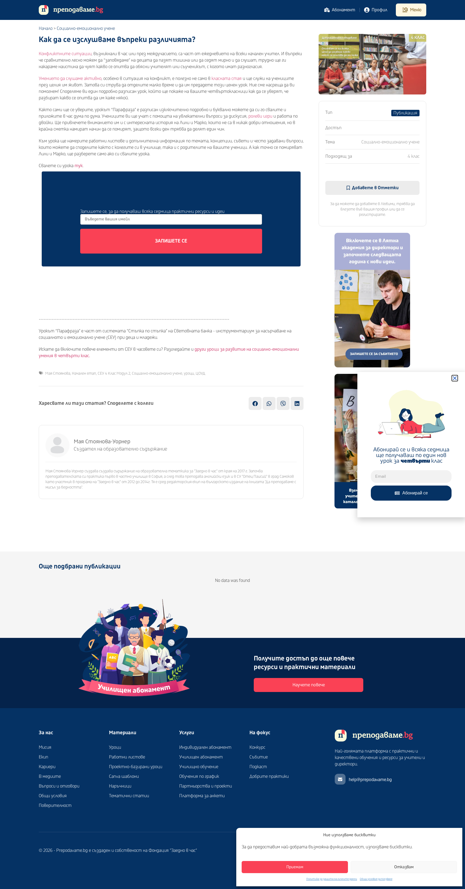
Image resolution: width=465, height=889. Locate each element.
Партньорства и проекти (205, 786)
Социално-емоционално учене (86, 28)
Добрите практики (269, 776)
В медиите (50, 776)
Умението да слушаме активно (70, 78)
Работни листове (127, 757)
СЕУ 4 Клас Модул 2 (114, 373)
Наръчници (120, 786)
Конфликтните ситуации (65, 54)
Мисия (45, 747)
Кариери (47, 766)
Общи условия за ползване (376, 879)
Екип (43, 757)
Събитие (258, 757)
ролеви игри (260, 116)
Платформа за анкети (202, 796)
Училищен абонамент (201, 757)
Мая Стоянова (57, 373)
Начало (45, 28)
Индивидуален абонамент (205, 747)
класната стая (227, 78)
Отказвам (404, 867)
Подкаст (258, 766)
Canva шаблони (124, 776)
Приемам (294, 867)
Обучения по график (199, 776)
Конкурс (257, 747)
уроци (189, 373)
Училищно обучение (198, 766)
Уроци (115, 747)
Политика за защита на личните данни (331, 879)
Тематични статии (129, 796)
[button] (454, 378)
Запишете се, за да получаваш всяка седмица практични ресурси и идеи (152, 211)
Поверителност (55, 805)
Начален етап (84, 373)
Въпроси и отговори (59, 786)
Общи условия (53, 796)
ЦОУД (200, 373)
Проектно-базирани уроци (135, 766)
